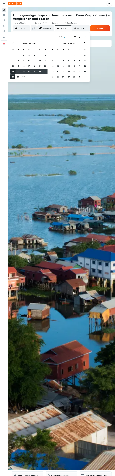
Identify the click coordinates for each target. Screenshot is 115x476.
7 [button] (12, 61)
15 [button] (18, 66)
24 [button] (29, 71)
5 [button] (39, 55)
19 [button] (40, 66)
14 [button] (13, 66)
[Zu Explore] (4, 26)
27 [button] (45, 71)
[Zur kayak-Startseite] (15, 3)
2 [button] (23, 55)
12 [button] (40, 61)
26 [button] (40, 71)
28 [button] (13, 77)
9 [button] (23, 61)
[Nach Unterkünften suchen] (4, 15)
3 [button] (29, 55)
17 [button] (29, 66)
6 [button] (45, 55)
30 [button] (23, 77)
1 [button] (18, 55)
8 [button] (18, 61)
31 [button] (79, 77)
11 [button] (34, 61)
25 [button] (34, 71)
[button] (3, 3)
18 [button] (34, 66)
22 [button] (18, 71)
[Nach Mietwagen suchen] (4, 20)
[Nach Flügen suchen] (4, 10)
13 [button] (45, 61)
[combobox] (56, 23)
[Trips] (4, 37)
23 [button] (24, 71)
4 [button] (34, 55)
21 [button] (13, 71)
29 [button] (18, 77)
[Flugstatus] (4, 31)
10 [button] (29, 61)
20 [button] (45, 66)
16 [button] (23, 66)
